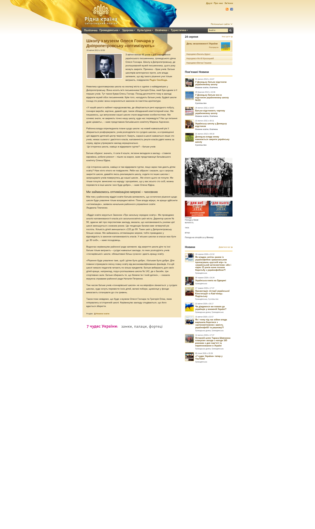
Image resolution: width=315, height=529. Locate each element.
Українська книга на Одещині (210, 280)
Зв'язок (228, 3)
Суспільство (201, 103)
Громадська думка (203, 312)
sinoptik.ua (200, 237)
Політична (90, 30)
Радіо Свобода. (159, 80)
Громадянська (108, 30)
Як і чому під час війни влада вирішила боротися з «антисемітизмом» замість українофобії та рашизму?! (211, 323)
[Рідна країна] (101, 14)
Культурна (144, 30)
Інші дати (226, 36)
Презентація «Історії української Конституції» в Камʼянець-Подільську (212, 293)
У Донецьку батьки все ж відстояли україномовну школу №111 (212, 97)
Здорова (127, 30)
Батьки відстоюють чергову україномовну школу (210, 111)
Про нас (218, 3)
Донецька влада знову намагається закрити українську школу (212, 139)
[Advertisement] (157, 440)
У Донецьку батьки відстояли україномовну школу (211, 83)
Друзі (209, 3)
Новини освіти (102, 314)
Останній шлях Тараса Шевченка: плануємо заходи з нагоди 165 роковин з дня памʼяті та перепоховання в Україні (213, 342)
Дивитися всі (225, 247)
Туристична (178, 30)
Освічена (161, 30)
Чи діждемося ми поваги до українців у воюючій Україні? (210, 307)
